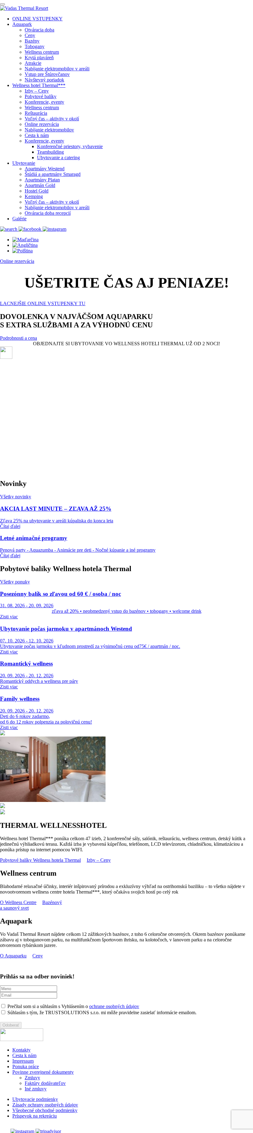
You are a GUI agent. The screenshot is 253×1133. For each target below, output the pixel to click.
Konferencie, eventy (44, 102)
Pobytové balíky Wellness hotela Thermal (40, 860)
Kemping (34, 196)
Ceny (30, 35)
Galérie (19, 218)
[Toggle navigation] (2, 4)
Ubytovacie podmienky (35, 1099)
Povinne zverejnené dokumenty (43, 1072)
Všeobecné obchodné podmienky (44, 1110)
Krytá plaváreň (39, 57)
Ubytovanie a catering (58, 157)
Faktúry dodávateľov (45, 1083)
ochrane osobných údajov (114, 1006)
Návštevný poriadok (44, 79)
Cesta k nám (37, 135)
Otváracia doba (39, 29)
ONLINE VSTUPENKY (37, 18)
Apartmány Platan (42, 179)
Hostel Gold (36, 190)
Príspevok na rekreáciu (34, 1115)
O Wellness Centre (18, 902)
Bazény (32, 41)
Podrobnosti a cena (18, 338)
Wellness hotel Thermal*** (38, 85)
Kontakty (21, 1049)
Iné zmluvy (36, 1088)
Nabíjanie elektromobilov (49, 129)
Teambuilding (50, 152)
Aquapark (22, 24)
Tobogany (34, 46)
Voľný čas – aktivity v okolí (52, 118)
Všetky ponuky (15, 581)
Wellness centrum (42, 52)
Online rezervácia (42, 124)
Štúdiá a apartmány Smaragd (53, 174)
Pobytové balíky (40, 96)
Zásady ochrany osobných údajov (45, 1104)
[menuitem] (25, 239)
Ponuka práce (25, 1066)
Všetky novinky (15, 496)
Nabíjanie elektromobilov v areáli (57, 68)
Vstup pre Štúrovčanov (47, 74)
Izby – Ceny (37, 90)
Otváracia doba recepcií (48, 213)
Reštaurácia (36, 113)
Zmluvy (32, 1077)
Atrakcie (33, 63)
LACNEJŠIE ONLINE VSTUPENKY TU (42, 303)
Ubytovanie (23, 163)
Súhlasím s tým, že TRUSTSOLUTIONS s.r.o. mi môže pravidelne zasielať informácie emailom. (101, 1012)
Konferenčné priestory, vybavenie (70, 146)
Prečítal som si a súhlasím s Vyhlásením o (72, 1006)
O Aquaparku (13, 955)
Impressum (23, 1061)
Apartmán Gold (40, 185)
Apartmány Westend (44, 168)
